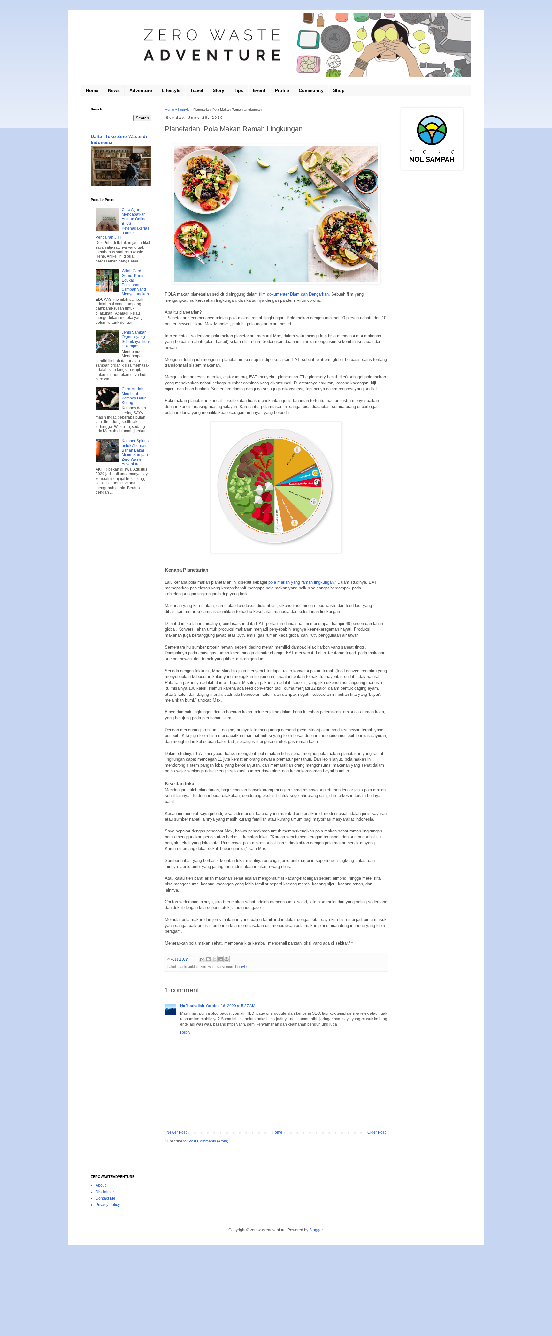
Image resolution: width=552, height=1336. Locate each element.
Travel (196, 90)
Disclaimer (105, 1192)
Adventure (140, 90)
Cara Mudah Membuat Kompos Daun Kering (134, 396)
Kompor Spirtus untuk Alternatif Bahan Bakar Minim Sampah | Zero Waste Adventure (136, 452)
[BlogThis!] (208, 959)
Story (218, 90)
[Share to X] (214, 959)
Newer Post (176, 1132)
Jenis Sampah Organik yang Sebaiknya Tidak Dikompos (136, 339)
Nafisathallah (192, 1006)
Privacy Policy (108, 1205)
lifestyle (183, 109)
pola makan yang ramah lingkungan (301, 582)
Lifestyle (171, 90)
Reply (185, 1032)
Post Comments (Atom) (208, 1141)
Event (259, 90)
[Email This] (202, 959)
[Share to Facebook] (220, 959)
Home (92, 90)
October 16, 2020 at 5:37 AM (230, 1006)
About (101, 1185)
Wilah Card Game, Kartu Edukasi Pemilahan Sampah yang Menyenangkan (135, 282)
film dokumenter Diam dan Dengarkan (294, 294)
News (114, 90)
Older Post (376, 1132)
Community (311, 90)
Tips (238, 90)
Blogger (316, 1230)
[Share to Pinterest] (226, 959)
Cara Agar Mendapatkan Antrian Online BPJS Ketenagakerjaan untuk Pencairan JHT (123, 223)
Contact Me (105, 1198)
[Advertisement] (121, 603)
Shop (339, 90)
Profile (282, 90)
